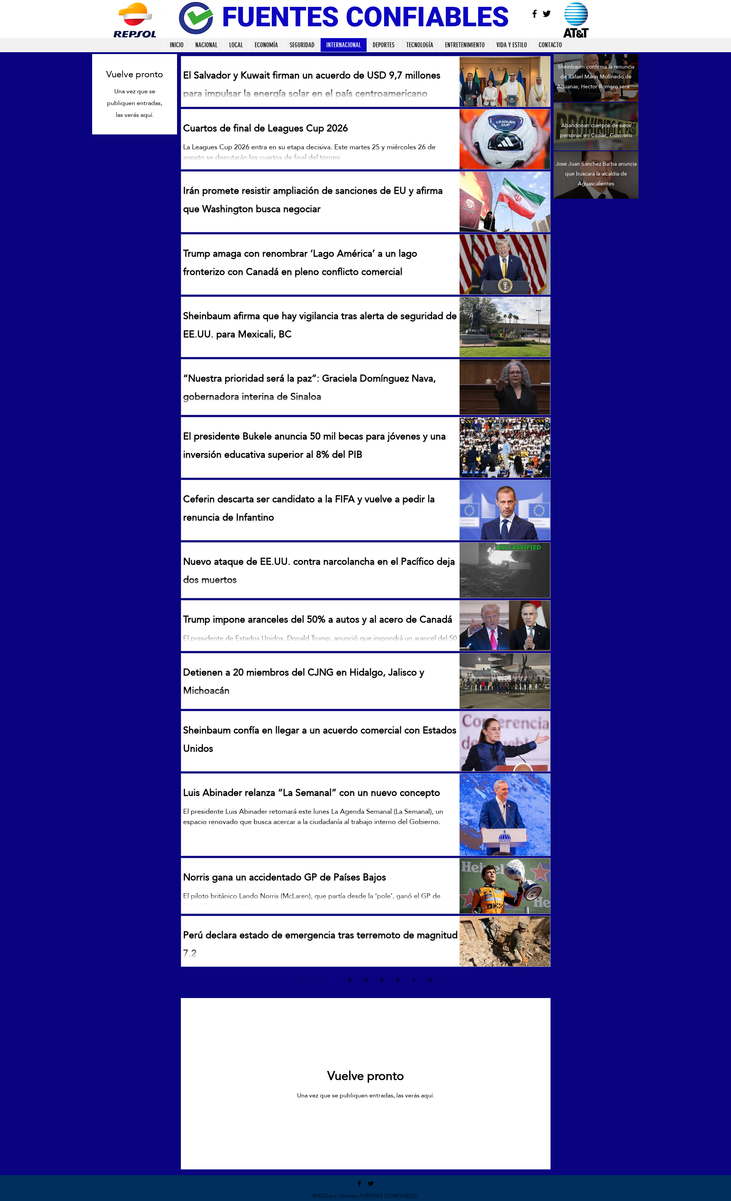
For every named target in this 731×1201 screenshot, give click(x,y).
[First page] (302, 980)
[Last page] (430, 980)
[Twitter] (546, 13)
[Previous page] (318, 980)
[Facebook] (534, 13)
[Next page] (414, 980)
